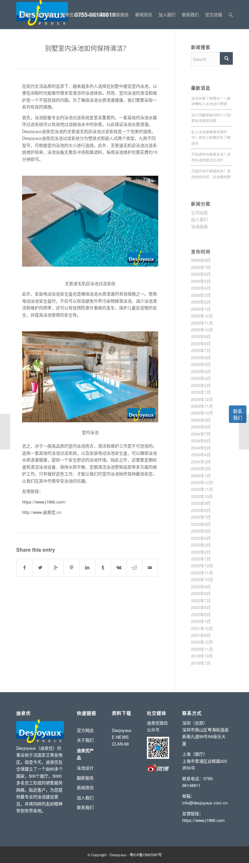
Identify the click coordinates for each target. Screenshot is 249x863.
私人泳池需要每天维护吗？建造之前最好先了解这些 (210, 137)
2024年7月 (201, 434)
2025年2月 (201, 385)
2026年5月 (201, 281)
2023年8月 (201, 510)
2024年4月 (201, 454)
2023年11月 (202, 489)
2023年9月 (201, 503)
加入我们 (199, 219)
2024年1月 (201, 475)
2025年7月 (201, 350)
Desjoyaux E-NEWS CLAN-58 (122, 737)
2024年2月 (201, 468)
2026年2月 (201, 302)
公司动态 (199, 212)
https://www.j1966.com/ (44, 502)
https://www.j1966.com (203, 820)
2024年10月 (202, 413)
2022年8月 (201, 593)
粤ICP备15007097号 (146, 854)
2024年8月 (201, 427)
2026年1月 (201, 309)
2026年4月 (201, 288)
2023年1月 (201, 559)
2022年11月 (202, 573)
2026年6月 (201, 274)
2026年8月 (201, 260)
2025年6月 (201, 357)
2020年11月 (202, 649)
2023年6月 (201, 524)
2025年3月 (201, 378)
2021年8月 (201, 635)
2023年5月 (201, 531)
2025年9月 (201, 336)
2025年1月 (201, 392)
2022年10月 (202, 579)
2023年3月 (201, 545)
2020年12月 (202, 642)
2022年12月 (202, 565)
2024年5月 (201, 448)
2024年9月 (201, 420)
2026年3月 (201, 295)
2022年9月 (201, 586)
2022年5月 (201, 614)
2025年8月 (201, 343)
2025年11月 (202, 323)
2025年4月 (201, 371)
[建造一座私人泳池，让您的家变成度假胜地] (244, 431)
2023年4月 (201, 538)
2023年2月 (201, 552)
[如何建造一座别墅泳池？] (5, 431)
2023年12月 (202, 482)
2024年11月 (202, 406)
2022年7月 (201, 600)
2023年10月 (202, 496)
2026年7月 (201, 267)
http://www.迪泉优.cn (41, 512)
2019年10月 (202, 656)
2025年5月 (201, 364)
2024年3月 (201, 462)
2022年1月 (201, 621)
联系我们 (237, 414)
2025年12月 (202, 316)
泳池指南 (199, 226)
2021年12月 (202, 628)
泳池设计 (85, 768)
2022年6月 (201, 607)
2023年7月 (201, 517)
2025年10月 (202, 329)
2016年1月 (201, 663)
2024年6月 (201, 440)
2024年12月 (202, 399)
